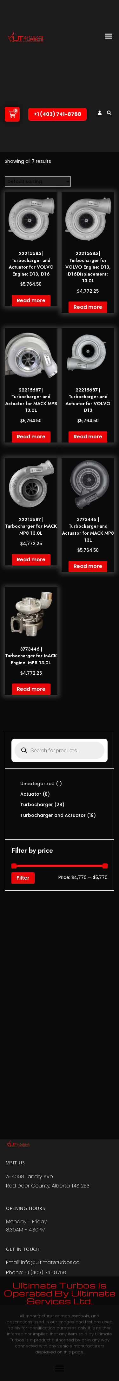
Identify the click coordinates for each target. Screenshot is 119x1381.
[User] (99, 112)
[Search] (109, 112)
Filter (23, 877)
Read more (31, 300)
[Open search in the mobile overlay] (59, 750)
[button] (108, 36)
